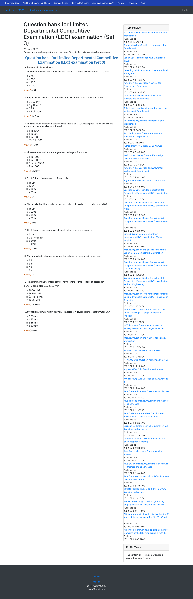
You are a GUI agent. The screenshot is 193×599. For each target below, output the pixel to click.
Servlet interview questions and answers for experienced (145, 34)
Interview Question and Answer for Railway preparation (145, 339)
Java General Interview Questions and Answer (146, 391)
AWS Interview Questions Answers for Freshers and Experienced (142, 84)
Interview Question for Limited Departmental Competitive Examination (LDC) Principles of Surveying (146, 296)
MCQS (21, 10)
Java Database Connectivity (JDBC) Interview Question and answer (146, 478)
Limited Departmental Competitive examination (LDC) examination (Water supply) (143, 237)
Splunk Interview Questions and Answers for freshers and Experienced (145, 110)
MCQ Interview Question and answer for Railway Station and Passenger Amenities (144, 327)
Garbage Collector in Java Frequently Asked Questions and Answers (146, 427)
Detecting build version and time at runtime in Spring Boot (146, 72)
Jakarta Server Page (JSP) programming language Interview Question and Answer (144, 503)
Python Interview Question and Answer (143, 146)
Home (97, 576)
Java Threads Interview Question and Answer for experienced (146, 402)
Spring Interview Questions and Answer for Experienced (145, 47)
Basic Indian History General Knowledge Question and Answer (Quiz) (143, 157)
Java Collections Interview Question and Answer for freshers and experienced (144, 415)
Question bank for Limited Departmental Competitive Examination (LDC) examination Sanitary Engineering (146, 281)
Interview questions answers (42, 10)
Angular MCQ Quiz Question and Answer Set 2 (146, 380)
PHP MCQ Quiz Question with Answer (142, 350)
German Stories (61, 3)
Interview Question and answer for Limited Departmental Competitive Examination (145, 251)
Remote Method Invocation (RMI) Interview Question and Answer (145, 490)
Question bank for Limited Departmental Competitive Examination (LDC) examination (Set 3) (146, 221)
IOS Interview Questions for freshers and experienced (144, 122)
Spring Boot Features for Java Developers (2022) (144, 59)
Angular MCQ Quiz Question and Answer (144, 369)
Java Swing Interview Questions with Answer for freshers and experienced (146, 465)
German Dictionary (80, 3)
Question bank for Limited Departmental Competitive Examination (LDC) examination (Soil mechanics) (146, 265)
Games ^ (121, 3)
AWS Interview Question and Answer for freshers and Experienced (143, 169)
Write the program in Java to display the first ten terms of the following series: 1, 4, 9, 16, (146, 531)
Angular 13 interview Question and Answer (145, 180)
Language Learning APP (103, 3)
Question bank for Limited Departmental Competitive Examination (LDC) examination (146, 191)
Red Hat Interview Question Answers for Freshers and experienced (143, 135)
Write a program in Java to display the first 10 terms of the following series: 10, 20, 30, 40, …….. (146, 517)
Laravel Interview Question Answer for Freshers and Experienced (142, 97)
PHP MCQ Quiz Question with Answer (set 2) (146, 360)
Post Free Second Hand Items (36, 3)
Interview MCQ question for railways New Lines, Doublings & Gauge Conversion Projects (144, 312)
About (143, 3)
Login (185, 10)
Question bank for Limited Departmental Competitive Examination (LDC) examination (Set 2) (146, 205)
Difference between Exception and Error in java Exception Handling (145, 440)
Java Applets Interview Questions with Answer (143, 453)
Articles (10, 10)
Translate (133, 3)
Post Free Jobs (12, 3)
